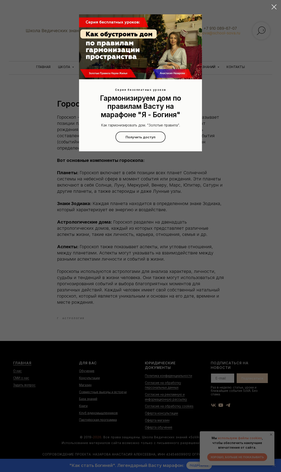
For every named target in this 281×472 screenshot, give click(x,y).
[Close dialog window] (274, 7)
